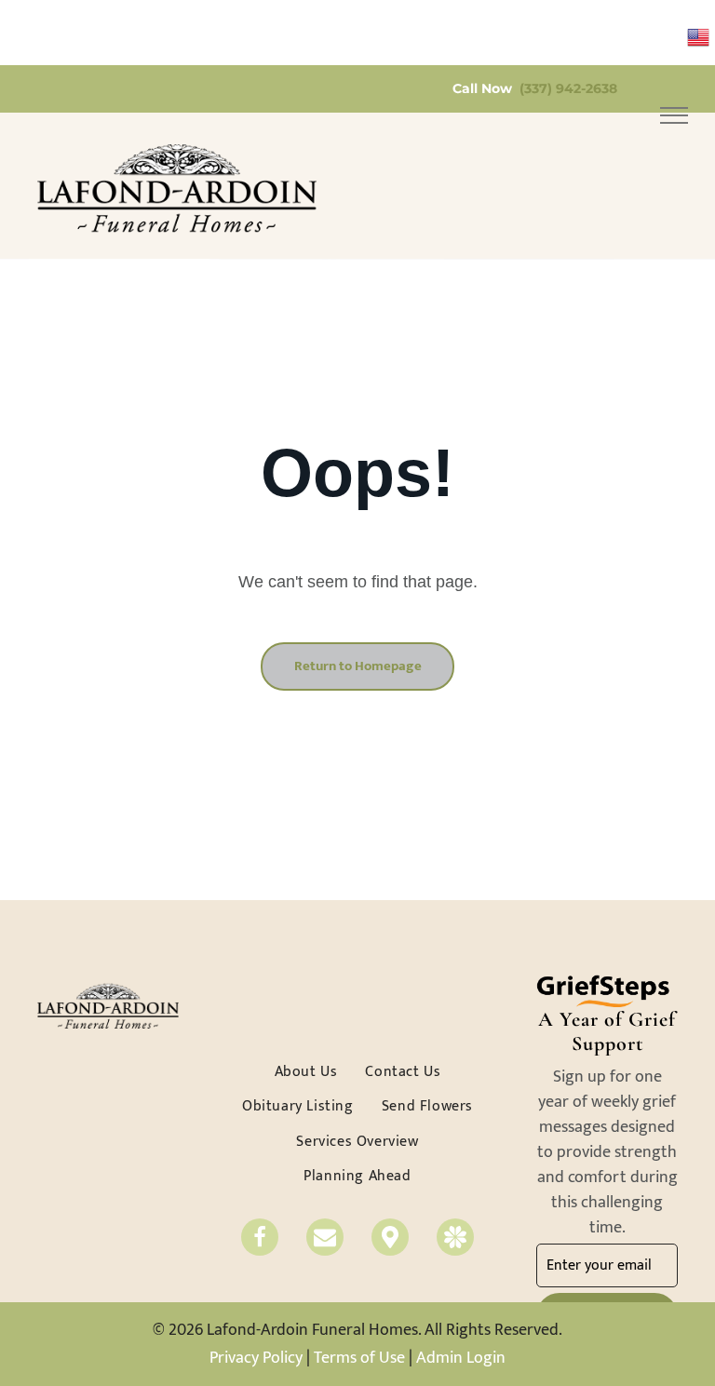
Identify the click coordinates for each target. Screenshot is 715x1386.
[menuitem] (306, 1072)
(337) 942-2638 (568, 88)
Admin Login (461, 1358)
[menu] (674, 115)
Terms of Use (359, 1358)
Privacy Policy (256, 1358)
